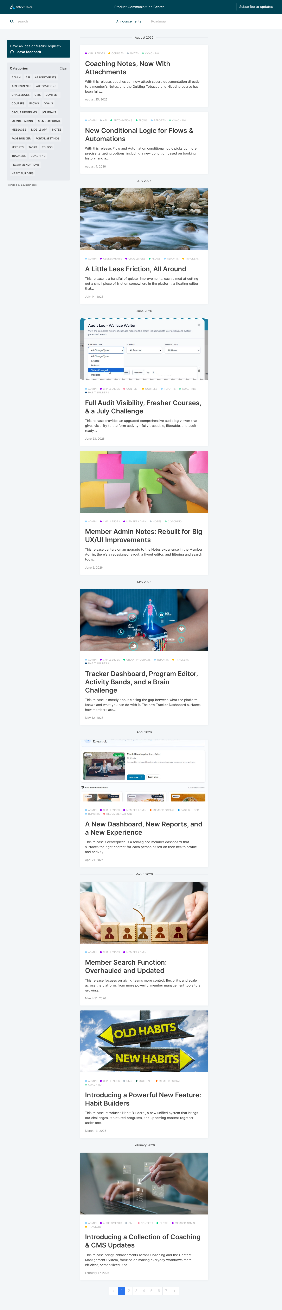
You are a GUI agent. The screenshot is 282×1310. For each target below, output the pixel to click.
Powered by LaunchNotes (22, 184)
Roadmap (158, 21)
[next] (174, 1291)
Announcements (128, 21)
